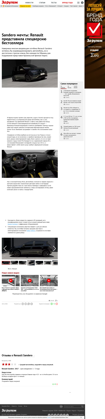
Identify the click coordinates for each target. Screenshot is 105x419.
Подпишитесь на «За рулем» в (29, 294)
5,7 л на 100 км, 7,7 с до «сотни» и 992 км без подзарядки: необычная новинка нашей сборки (72, 118)
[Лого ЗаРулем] (10, 2)
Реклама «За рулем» (78, 414)
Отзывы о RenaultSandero (18, 355)
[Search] (82, 406)
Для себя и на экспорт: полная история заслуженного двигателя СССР (72, 135)
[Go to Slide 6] (48, 263)
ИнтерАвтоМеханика (11, 6)
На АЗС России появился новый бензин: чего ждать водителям (72, 101)
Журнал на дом (25, 6)
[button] (81, 417)
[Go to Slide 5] (39, 263)
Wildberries (62, 411)
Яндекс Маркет (71, 411)
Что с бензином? (50, 6)
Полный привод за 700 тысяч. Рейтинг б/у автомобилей (71, 127)
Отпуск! (60, 6)
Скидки (66, 6)
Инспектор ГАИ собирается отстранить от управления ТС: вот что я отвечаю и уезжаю (72, 109)
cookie (49, 417)
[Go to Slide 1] (6, 263)
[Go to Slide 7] (56, 263)
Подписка (81, 411)
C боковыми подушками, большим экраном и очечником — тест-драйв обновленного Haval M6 (72, 93)
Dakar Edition (31, 231)
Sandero (11, 369)
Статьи (42, 2)
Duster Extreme (13, 224)
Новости (29, 2)
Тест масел (73, 6)
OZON (55, 411)
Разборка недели (38, 6)
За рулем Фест (6, 406)
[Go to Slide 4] (31, 263)
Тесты (54, 2)
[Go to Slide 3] (23, 263)
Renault (5, 369)
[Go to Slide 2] (14, 263)
